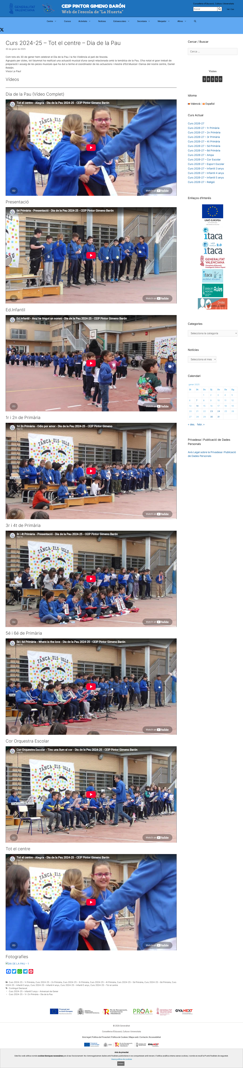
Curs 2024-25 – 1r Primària (21, 982)
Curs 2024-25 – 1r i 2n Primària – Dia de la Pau (31, 994)
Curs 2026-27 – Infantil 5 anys (206, 177)
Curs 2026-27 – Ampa (201, 155)
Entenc (121, 1064)
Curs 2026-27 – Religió (201, 182)
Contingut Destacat (18, 988)
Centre (50, 21)
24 (218, 411)
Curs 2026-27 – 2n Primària (204, 132)
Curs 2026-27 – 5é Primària (204, 146)
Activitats (82, 21)
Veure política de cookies (121, 1059)
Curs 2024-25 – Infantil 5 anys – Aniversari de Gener (33, 991)
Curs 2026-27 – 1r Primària (203, 127)
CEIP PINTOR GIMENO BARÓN (93, 6)
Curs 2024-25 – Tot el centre (104, 985)
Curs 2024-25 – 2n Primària (49, 982)
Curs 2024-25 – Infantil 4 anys (45, 985)
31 (218, 416)
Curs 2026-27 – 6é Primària (204, 150)
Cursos (67, 21)
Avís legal (86, 1037)
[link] (2, 29)
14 (197, 406)
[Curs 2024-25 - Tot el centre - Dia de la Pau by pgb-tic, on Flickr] (17, 963)
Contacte (144, 1037)
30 (211, 416)
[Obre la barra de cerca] (195, 21)
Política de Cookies (119, 1037)
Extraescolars (119, 21)
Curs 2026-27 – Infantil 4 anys (206, 173)
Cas (232, 9)
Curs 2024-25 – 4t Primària (103, 982)
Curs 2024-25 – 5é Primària (130, 982)
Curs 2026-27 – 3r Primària (204, 136)
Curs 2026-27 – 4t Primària (204, 141)
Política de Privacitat (101, 1037)
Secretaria (142, 21)
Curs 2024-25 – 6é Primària (157, 982)
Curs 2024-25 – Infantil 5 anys (74, 985)
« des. (191, 424)
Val (228, 9)
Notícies (102, 21)
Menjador (162, 21)
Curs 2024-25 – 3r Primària (76, 982)
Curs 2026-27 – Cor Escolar (204, 159)
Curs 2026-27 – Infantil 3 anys (206, 168)
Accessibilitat (155, 1037)
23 (211, 411)
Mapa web (133, 1037)
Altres (180, 21)
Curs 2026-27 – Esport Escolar (206, 164)
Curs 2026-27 (196, 123)
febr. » (201, 424)
